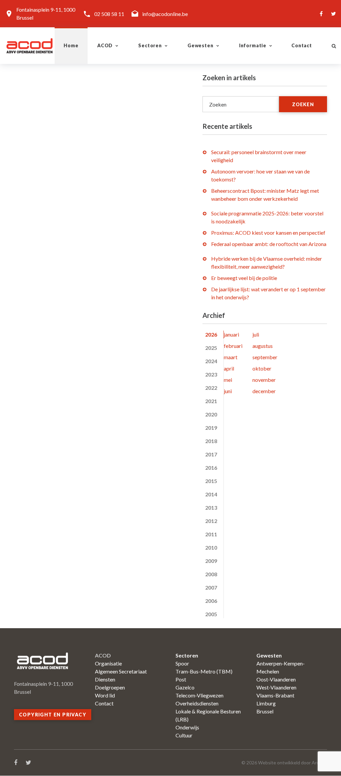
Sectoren (150, 45)
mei (228, 380)
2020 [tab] (211, 414)
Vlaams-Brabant (275, 695)
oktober (261, 368)
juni (228, 391)
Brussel (264, 711)
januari (231, 334)
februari (233, 346)
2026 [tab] (211, 334)
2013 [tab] (211, 507)
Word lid (105, 695)
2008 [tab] (211, 574)
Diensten (105, 679)
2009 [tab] (211, 561)
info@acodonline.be (165, 14)
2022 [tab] (211, 388)
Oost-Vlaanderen (276, 679)
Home (71, 45)
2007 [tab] (211, 587)
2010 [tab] (211, 547)
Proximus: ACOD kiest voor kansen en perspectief (268, 232)
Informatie (252, 45)
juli (255, 334)
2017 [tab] (211, 454)
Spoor (182, 663)
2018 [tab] (211, 441)
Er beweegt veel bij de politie (244, 278)
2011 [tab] (211, 534)
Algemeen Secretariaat (121, 671)
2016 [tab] (211, 467)
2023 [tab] (211, 374)
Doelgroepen (110, 687)
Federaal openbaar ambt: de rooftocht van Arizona (268, 244)
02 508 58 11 (109, 14)
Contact (301, 45)
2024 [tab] (211, 361)
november (264, 380)
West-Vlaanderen (276, 687)
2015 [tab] (211, 481)
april (229, 368)
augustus (262, 346)
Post (180, 679)
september (264, 357)
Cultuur (183, 735)
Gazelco (184, 687)
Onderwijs (187, 727)
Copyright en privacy (52, 714)
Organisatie (108, 663)
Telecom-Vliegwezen (199, 695)
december (264, 391)
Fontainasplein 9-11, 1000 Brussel (45, 13)
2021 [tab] (211, 401)
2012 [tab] (211, 521)
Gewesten (200, 45)
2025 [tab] (211, 348)
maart (230, 357)
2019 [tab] (211, 427)
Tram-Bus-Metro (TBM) (203, 671)
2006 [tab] (211, 601)
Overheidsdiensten (196, 703)
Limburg (266, 703)
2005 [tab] (211, 614)
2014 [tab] (211, 494)
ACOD (105, 45)
